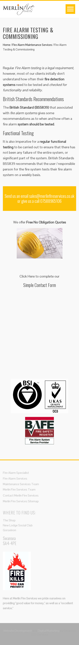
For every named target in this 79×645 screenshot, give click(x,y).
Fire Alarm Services (15, 478)
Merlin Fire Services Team (19, 489)
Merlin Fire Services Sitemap (21, 501)
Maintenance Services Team (21, 484)
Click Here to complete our (39, 276)
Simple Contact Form (39, 284)
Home (6, 45)
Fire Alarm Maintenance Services (32, 45)
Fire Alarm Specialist (16, 473)
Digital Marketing (49, 631)
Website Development (17, 631)
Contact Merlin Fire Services (21, 495)
